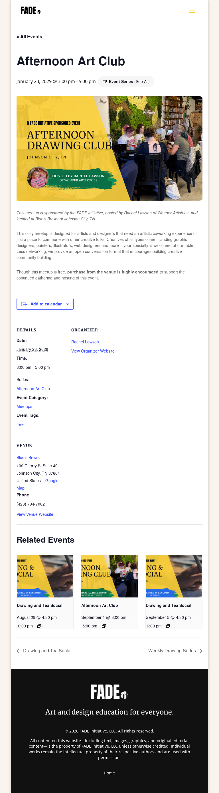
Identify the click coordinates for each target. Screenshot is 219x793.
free (20, 424)
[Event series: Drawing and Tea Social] (39, 626)
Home (109, 773)
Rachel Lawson (85, 342)
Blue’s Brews (28, 457)
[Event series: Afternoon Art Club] (104, 626)
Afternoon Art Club (33, 388)
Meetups (24, 406)
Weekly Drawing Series (172, 650)
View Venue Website (35, 514)
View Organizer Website (93, 351)
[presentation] (45, 576)
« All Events (29, 36)
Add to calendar (46, 304)
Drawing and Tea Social (39, 605)
